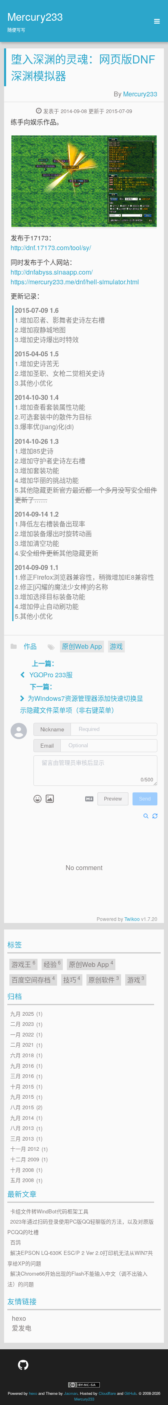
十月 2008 (22, 1170)
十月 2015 (22, 1086)
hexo (19, 1318)
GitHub (130, 1393)
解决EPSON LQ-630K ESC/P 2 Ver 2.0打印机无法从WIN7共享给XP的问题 (80, 1258)
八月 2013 (22, 1128)
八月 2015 (22, 1107)
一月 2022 (22, 1034)
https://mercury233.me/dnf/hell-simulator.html (75, 281)
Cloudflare (107, 1393)
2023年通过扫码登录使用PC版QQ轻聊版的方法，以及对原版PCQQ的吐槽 (80, 1227)
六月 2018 (22, 1055)
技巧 (72, 979)
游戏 (116, 646)
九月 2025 (22, 1013)
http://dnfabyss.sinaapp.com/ (52, 272)
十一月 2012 (24, 1149)
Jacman (70, 1393)
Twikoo (132, 918)
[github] (28, 1365)
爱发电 (21, 1328)
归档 (14, 996)
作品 (30, 646)
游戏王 (23, 964)
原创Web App (82, 646)
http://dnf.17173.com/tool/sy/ (51, 247)
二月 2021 (22, 1045)
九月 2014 (22, 1117)
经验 (52, 964)
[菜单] (154, 21)
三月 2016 (22, 1076)
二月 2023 (22, 1024)
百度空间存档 (33, 979)
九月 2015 (22, 1097)
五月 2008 (22, 1180)
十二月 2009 (24, 1159)
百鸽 (15, 1242)
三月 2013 (22, 1138)
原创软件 (103, 979)
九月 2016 (22, 1065)
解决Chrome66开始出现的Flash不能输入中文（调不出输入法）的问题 (77, 1279)
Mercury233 (35, 16)
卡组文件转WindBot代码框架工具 (49, 1211)
